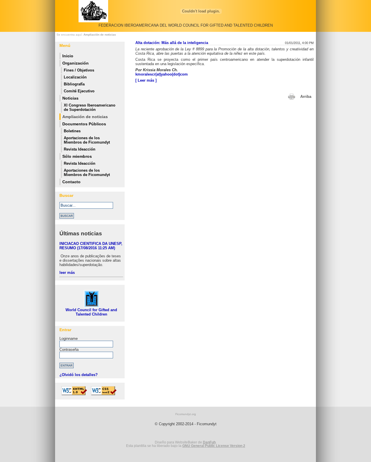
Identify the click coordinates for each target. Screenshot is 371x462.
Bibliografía (74, 84)
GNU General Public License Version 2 (213, 446)
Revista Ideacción (79, 149)
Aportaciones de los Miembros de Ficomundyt (87, 140)
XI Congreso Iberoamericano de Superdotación (89, 107)
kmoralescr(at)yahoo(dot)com (161, 74)
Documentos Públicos (84, 124)
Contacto (71, 181)
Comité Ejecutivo (79, 91)
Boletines (72, 131)
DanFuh (209, 442)
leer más (67, 272)
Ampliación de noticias (99, 34)
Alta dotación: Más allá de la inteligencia (171, 43)
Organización (75, 63)
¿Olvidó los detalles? (78, 375)
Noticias (70, 98)
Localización (75, 77)
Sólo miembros (77, 156)
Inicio (67, 56)
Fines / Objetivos (79, 70)
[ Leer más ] (146, 80)
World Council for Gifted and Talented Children (91, 312)
